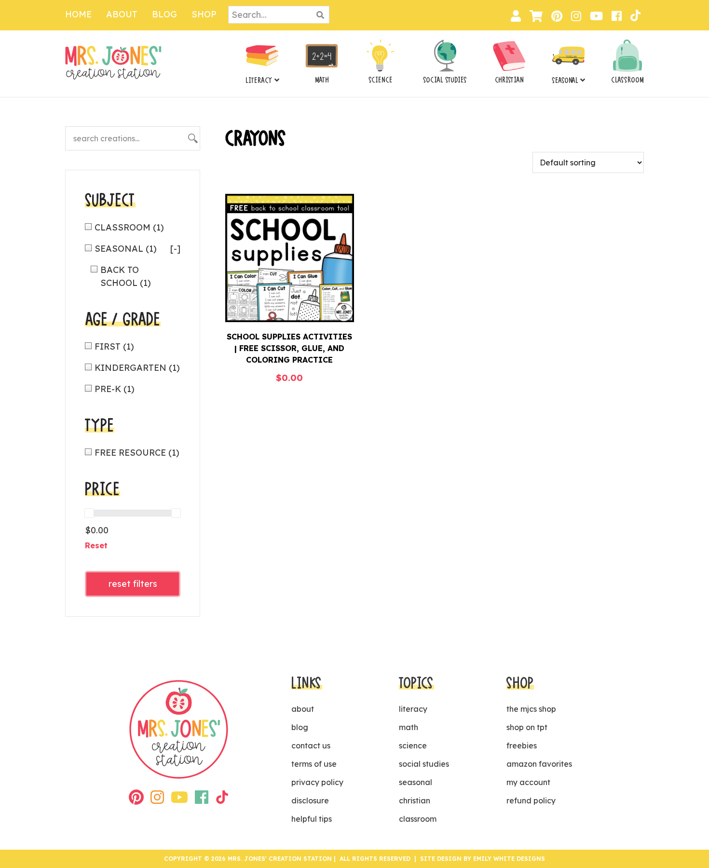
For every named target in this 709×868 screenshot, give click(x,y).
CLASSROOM (627, 80)
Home (78, 14)
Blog (164, 14)
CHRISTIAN (509, 80)
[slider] (89, 513)
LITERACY (259, 80)
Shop (204, 14)
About (121, 14)
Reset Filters (133, 583)
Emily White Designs (509, 858)
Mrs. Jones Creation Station (113, 62)
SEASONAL (565, 80)
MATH (322, 80)
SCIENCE (380, 80)
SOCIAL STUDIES (445, 80)
